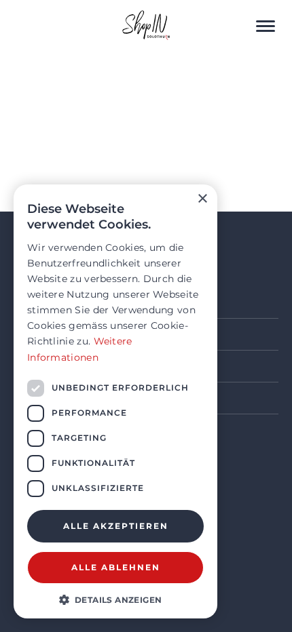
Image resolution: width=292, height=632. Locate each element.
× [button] (202, 199)
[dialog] (115, 401)
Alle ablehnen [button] (115, 567)
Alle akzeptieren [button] (115, 526)
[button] (115, 599)
